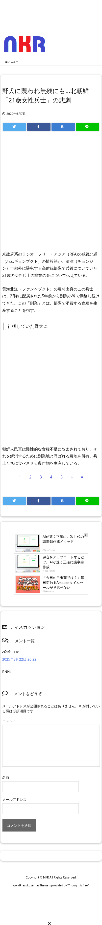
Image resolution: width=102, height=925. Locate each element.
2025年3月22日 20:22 (19, 659)
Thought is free (78, 885)
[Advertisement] (51, 193)
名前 (5, 777)
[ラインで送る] (88, 127)
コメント (9, 720)
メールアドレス (14, 799)
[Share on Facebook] (39, 127)
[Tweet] (14, 127)
